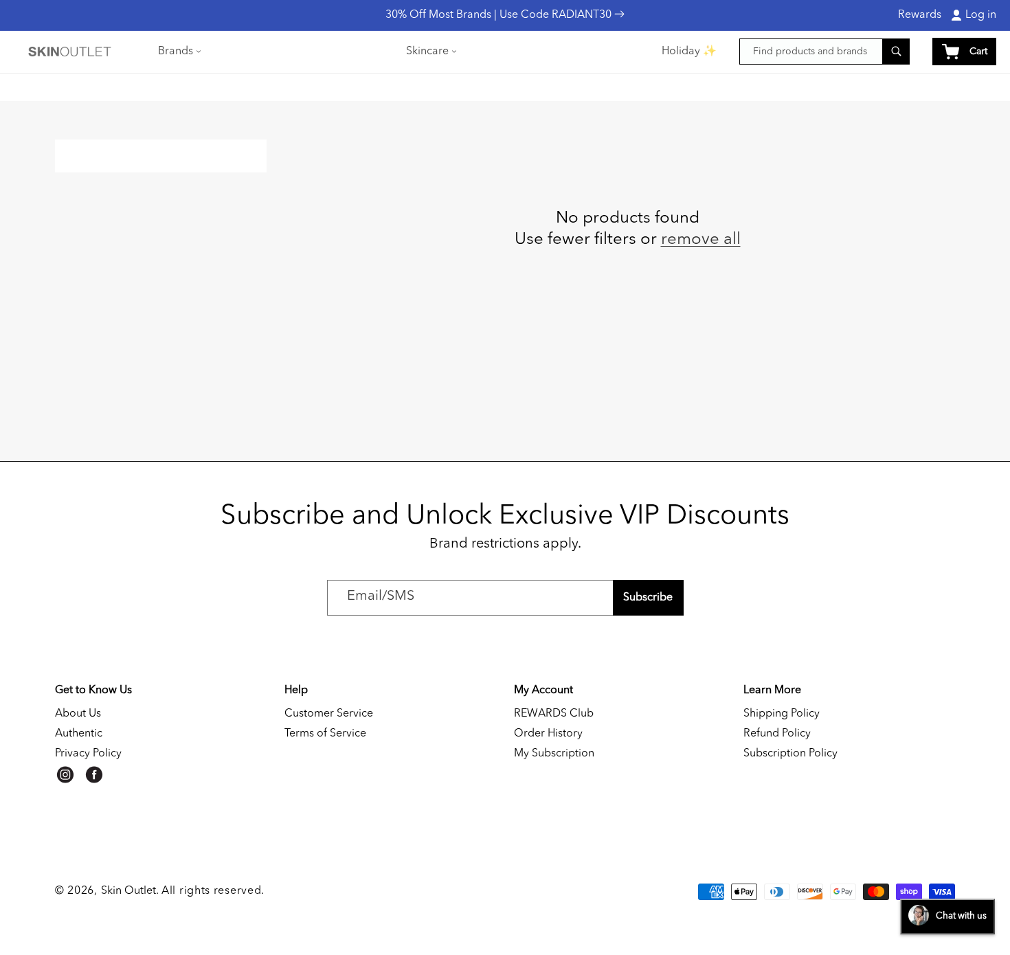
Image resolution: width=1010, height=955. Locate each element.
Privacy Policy (88, 753)
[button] (178, 51)
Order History (548, 733)
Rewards (919, 15)
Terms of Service (325, 733)
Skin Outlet (128, 891)
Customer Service (328, 713)
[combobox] (824, 51)
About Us (78, 713)
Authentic (78, 733)
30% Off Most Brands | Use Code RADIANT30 (499, 15)
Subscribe (648, 597)
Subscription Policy (790, 753)
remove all (701, 240)
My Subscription (554, 753)
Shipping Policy (781, 713)
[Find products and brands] (896, 51)
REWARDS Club (554, 713)
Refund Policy (777, 733)
